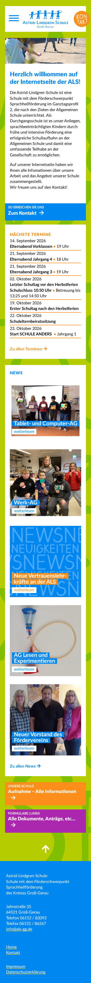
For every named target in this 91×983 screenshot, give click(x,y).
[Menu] (14, 19)
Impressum (15, 967)
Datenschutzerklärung (25, 972)
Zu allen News (23, 766)
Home (11, 947)
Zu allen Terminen (26, 349)
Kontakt (13, 953)
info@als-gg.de (19, 929)
